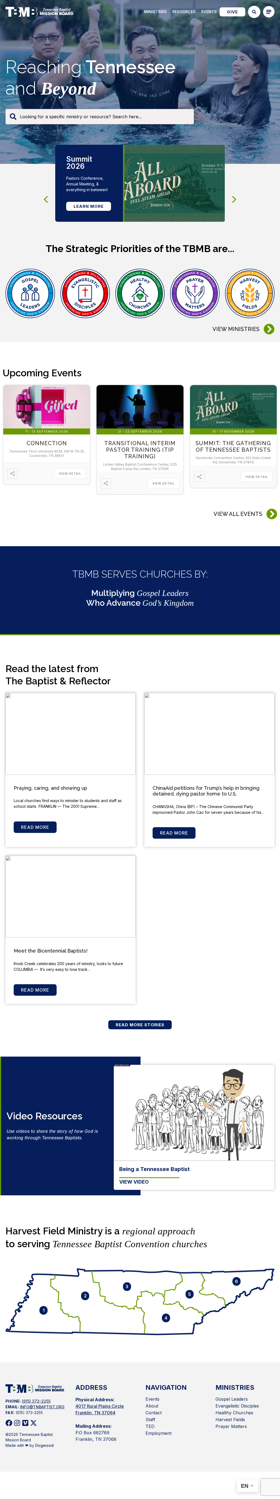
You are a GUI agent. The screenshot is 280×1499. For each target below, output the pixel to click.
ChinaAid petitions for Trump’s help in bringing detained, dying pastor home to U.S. (206, 791)
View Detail (70, 473)
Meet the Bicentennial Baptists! (51, 951)
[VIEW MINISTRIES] (269, 329)
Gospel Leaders (231, 1399)
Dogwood (44, 1445)
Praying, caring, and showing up (50, 788)
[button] (234, 199)
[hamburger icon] (269, 11)
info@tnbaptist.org (42, 1407)
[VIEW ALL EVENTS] (271, 513)
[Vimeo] (25, 1423)
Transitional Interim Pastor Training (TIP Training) (140, 450)
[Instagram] (17, 1423)
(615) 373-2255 (36, 1401)
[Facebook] (8, 1423)
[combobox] (99, 116)
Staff (150, 1419)
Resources (184, 11)
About (151, 1406)
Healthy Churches (234, 1412)
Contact (153, 1412)
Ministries (155, 11)
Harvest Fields (230, 1419)
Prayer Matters (231, 1426)
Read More (35, 827)
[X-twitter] (33, 1423)
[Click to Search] (254, 12)
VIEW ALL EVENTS (238, 514)
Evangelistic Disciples (237, 1406)
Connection (47, 443)
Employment (158, 1433)
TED (149, 1426)
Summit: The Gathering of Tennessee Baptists (233, 446)
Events (209, 11)
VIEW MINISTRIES (235, 329)
